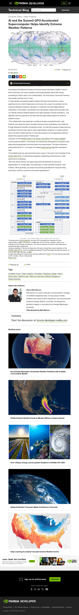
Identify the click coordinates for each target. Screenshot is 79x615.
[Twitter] (42, 589)
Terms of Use (35, 607)
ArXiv (49, 254)
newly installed (59, 138)
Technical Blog (18, 10)
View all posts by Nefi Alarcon (38, 310)
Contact (69, 607)
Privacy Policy (7, 607)
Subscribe (65, 10)
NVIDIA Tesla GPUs (15, 250)
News (60, 273)
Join (64, 3)
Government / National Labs (18, 276)
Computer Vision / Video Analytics (22, 16)
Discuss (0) (67, 70)
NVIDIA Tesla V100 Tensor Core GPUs (35, 138)
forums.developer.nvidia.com (51, 320)
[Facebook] (31, 589)
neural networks (24, 240)
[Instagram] (35, 589)
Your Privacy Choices (21, 607)
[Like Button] (55, 69)
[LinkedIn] (39, 589)
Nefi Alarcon (14, 73)
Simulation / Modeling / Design (45, 273)
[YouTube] (46, 589)
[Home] (21, 3)
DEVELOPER (36, 3)
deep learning (46, 147)
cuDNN (31, 250)
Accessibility (46, 607)
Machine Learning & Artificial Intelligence (45, 276)
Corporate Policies (58, 607)
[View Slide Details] (39, 561)
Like (58, 70)
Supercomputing (14, 279)
